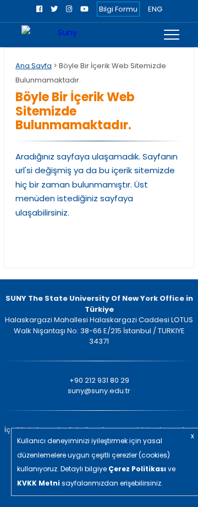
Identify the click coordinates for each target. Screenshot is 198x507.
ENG (155, 9)
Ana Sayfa (33, 65)
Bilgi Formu (118, 9)
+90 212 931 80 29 (99, 380)
